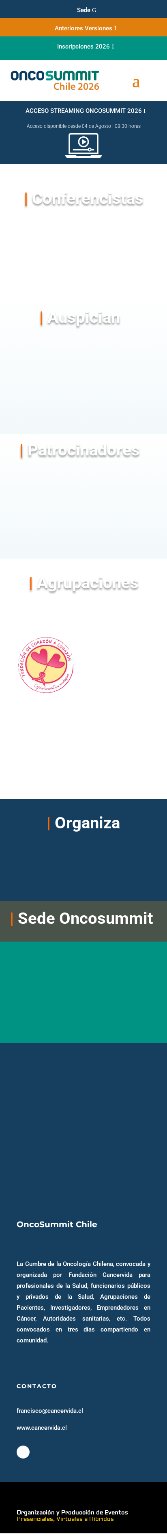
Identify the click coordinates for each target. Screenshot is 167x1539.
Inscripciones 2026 (83, 46)
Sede (83, 10)
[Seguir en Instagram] (23, 1452)
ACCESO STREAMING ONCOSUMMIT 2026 (84, 110)
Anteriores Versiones (83, 28)
